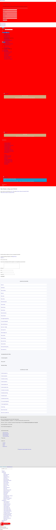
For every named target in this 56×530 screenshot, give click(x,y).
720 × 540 (12, 191)
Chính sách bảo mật (5, 432)
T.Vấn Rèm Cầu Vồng (7, 505)
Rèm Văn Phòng (6, 492)
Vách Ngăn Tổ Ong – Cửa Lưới (8, 495)
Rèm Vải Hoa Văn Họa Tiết (7, 480)
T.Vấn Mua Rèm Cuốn (7, 507)
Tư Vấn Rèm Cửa (4, 500)
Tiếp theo (2, 257)
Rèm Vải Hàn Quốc (6, 474)
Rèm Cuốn (5, 486)
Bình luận (2, 268)
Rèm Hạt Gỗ (5, 494)
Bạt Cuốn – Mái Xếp (6, 499)
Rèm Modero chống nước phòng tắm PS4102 (22, 191)
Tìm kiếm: (3, 29)
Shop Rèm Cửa (4, 472)
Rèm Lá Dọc (5, 488)
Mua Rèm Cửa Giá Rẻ (7, 512)
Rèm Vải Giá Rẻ (6, 481)
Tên (1, 270)
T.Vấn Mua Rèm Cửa (6, 501)
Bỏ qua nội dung (2, 0)
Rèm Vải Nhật (6, 475)
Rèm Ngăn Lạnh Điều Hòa (7, 514)
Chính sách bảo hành (6, 436)
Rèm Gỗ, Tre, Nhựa (6, 485)
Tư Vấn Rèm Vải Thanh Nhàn (8, 513)
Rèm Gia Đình (6, 493)
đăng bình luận (14, 256)
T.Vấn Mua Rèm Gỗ (6, 506)
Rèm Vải (5, 473)
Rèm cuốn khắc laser (7, 487)
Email (2, 272)
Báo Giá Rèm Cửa (4, 184)
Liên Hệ (3, 185)
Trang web (2, 274)
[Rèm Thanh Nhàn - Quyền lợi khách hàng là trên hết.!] (3, 24)
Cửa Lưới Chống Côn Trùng (8, 515)
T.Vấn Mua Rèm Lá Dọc (7, 508)
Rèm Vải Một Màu (6, 479)
